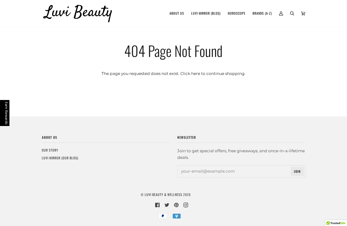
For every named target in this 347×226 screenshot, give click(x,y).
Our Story (50, 150)
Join (297, 171)
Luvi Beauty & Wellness (163, 194)
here (195, 73)
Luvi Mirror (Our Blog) (60, 157)
